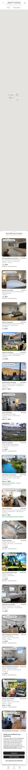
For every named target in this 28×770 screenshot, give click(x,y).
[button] (5, 264)
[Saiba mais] (21, 234)
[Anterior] (3, 3)
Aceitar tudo (14, 753)
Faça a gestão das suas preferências (14, 760)
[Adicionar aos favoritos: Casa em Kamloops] (24, 394)
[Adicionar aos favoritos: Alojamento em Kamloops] (24, 586)
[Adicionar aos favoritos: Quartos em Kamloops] (24, 272)
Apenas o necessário (14, 757)
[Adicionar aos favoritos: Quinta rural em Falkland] (24, 680)
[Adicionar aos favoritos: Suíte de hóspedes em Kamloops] (24, 240)
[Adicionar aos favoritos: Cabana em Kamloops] (24, 334)
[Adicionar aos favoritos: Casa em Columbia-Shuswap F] (24, 554)
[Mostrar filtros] (24, 3)
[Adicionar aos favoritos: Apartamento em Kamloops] (24, 364)
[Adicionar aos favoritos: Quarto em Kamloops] (24, 304)
